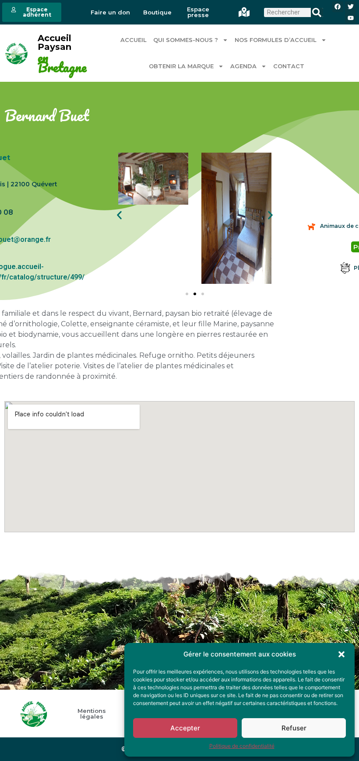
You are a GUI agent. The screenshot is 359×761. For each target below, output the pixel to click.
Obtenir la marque (181, 66)
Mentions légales (91, 713)
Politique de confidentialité (242, 746)
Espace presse (198, 12)
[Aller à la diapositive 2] (195, 294)
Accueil (133, 39)
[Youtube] (350, 17)
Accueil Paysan (54, 42)
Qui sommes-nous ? (185, 39)
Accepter (185, 728)
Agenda (243, 66)
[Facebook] (337, 6)
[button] (341, 654)
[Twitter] (350, 6)
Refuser (294, 728)
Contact (288, 66)
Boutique (157, 12)
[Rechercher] (317, 12)
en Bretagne (62, 63)
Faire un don (110, 12)
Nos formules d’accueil (276, 39)
